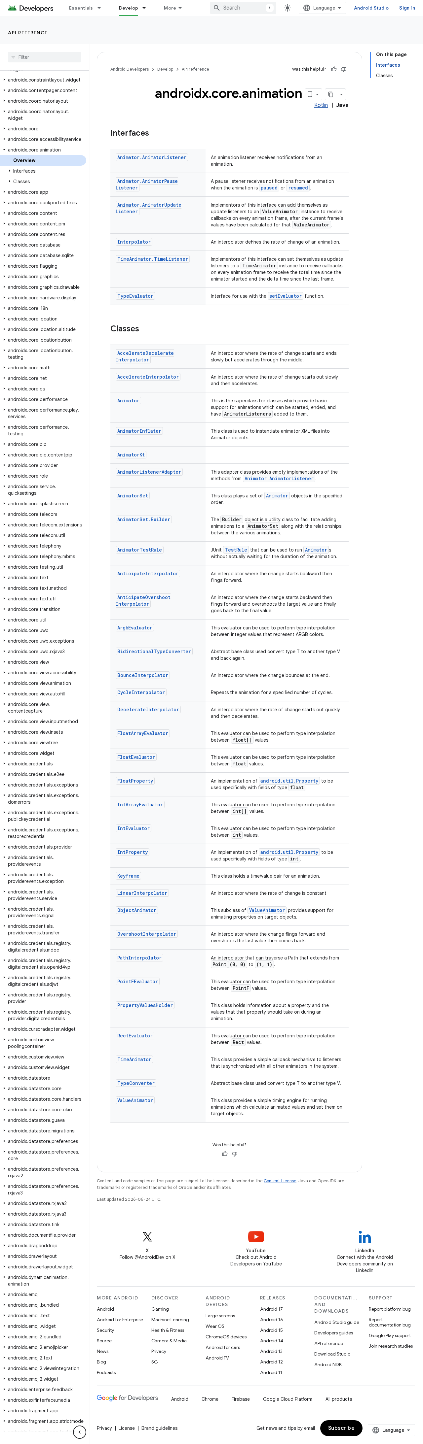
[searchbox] (44, 57)
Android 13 (271, 1351)
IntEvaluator (133, 828)
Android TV (217, 1358)
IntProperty (132, 852)
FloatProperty (135, 781)
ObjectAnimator (136, 910)
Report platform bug (390, 1309)
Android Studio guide (336, 1322)
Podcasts (106, 1372)
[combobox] (243, 8)
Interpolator (134, 242)
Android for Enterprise (120, 1320)
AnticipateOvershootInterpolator (143, 600)
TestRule (236, 550)
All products (339, 1399)
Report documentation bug (390, 1322)
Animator (128, 400)
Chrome (210, 1399)
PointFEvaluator (137, 981)
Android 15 (271, 1330)
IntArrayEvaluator (140, 804)
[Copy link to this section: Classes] (145, 329)
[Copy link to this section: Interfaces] (155, 134)
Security (105, 1330)
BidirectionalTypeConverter (154, 651)
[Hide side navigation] (79, 1432)
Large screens (220, 1316)
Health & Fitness (167, 1330)
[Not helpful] (344, 69)
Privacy (158, 1351)
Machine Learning (170, 1320)
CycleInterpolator (141, 692)
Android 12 (271, 1362)
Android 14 (271, 1341)
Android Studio (371, 8)
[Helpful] (334, 69)
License (127, 1428)
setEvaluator (285, 296)
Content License (280, 1181)
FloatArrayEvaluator (142, 733)
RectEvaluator (135, 1035)
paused (269, 188)
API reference (28, 33)
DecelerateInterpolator (148, 709)
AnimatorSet (132, 495)
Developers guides (333, 1333)
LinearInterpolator (142, 893)
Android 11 (271, 1372)
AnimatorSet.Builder (143, 519)
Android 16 (271, 1320)
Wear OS (215, 1326)
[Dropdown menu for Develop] (147, 8)
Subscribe (341, 1428)
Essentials (81, 8)
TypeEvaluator (135, 296)
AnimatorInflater (139, 431)
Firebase (241, 1399)
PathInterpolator (139, 958)
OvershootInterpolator (146, 934)
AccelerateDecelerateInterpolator (145, 356)
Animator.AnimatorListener (151, 157)
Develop (128, 8)
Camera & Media (169, 1341)
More (170, 8)
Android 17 (271, 1309)
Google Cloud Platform (287, 1399)
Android (105, 1309)
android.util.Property (289, 781)
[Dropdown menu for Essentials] (102, 8)
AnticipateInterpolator (147, 573)
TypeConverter (136, 1083)
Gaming (160, 1309)
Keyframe (128, 876)
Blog (101, 1362)
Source (104, 1341)
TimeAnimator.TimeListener (152, 259)
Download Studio (332, 1354)
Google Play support (390, 1335)
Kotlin (321, 105)
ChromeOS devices (226, 1337)
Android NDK (328, 1364)
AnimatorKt (131, 455)
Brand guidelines (159, 1428)
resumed (298, 188)
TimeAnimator (134, 1059)
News (102, 1351)
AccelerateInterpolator (148, 377)
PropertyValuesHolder (145, 1005)
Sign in (407, 8)
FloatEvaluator (136, 757)
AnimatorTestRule (139, 550)
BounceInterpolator (142, 675)
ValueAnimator (267, 910)
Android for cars (223, 1347)
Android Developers (129, 69)
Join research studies (391, 1346)
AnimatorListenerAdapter (149, 472)
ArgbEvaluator (134, 627)
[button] (43, 80)
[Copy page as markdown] (331, 94)
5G (154, 1362)
